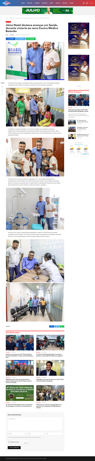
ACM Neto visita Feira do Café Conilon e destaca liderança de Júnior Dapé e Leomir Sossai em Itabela (19, 381)
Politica (64, 3)
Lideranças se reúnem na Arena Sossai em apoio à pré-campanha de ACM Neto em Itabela (48, 406)
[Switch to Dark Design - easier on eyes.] (90, 3)
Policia (58, 3)
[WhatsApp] (2, 93)
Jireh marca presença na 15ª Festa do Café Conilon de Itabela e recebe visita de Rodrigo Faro (19, 356)
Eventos (37, 3)
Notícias (29, 3)
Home (23, 3)
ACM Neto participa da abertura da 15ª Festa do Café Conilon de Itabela (50, 380)
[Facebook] (2, 86)
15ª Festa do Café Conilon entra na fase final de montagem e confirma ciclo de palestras (19, 405)
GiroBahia (12, 34)
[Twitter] (2, 90)
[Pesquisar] (92, 3)
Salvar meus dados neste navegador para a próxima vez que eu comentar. (25, 437)
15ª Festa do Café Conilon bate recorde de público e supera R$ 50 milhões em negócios (49, 355)
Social (72, 3)
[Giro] (6, 3)
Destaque (8, 21)
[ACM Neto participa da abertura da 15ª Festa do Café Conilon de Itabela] (50, 368)
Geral (51, 3)
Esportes (44, 3)
